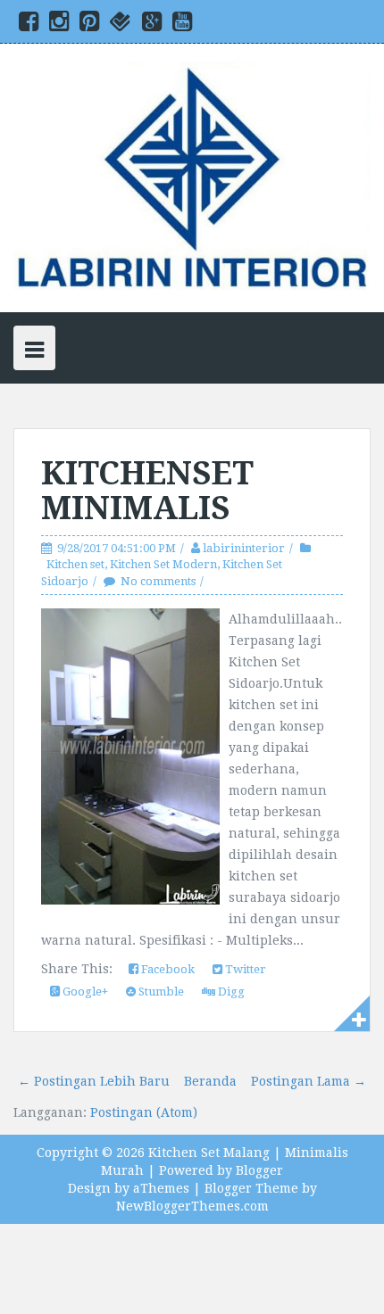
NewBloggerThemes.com (192, 1206)
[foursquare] (120, 25)
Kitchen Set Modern (163, 564)
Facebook (166, 969)
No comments (158, 581)
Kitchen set (75, 564)
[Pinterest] (89, 25)
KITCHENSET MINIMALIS (147, 491)
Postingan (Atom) (143, 1112)
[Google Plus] (152, 25)
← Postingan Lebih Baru (94, 1081)
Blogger (259, 1170)
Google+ (84, 991)
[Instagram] (59, 25)
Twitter (244, 969)
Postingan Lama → (308, 1081)
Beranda (210, 1081)
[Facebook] (28, 25)
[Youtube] (182, 25)
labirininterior (244, 548)
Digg (230, 991)
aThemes (161, 1188)
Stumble (160, 991)
